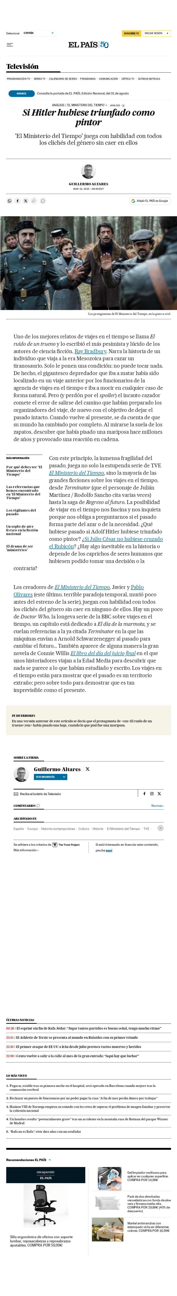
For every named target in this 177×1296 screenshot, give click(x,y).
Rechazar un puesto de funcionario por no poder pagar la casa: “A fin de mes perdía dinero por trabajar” (84, 1098)
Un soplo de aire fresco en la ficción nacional (22, 530)
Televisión (22, 66)
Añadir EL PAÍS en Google (152, 200)
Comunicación (108, 78)
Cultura (84, 829)
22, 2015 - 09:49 (88, 188)
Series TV (40, 78)
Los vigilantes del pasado (21, 512)
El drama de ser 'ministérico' (19, 548)
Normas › (157, 805)
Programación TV (18, 78)
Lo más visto (16, 1075)
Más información (25, 850)
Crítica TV (128, 78)
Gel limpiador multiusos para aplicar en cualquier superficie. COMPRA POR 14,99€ (147, 1176)
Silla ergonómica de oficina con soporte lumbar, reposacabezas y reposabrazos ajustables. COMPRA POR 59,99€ (41, 1241)
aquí (109, 850)
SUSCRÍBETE (131, 33)
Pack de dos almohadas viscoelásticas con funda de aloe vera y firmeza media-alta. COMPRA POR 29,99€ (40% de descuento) (149, 1204)
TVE (146, 829)
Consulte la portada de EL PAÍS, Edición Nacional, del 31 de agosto (83, 93)
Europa (32, 829)
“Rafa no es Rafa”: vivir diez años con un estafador (45, 1131)
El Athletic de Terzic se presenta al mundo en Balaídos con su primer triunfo (77, 1038)
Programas (87, 78)
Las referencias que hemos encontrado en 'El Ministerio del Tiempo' (23, 493)
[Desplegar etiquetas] (160, 828)
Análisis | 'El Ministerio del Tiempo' (78, 105)
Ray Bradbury (90, 351)
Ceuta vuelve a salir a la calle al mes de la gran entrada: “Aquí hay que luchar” (77, 1056)
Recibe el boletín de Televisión (40, 794)
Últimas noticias (149, 78)
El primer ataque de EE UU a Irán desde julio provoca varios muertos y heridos (78, 1047)
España (19, 829)
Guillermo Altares (88, 184)
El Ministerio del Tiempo (76, 473)
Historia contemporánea (58, 829)
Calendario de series (63, 78)
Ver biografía (45, 776)
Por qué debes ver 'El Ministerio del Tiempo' (24, 471)
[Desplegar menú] (10, 45)
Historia (98, 829)
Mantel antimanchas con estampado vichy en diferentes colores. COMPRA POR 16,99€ (148, 1226)
